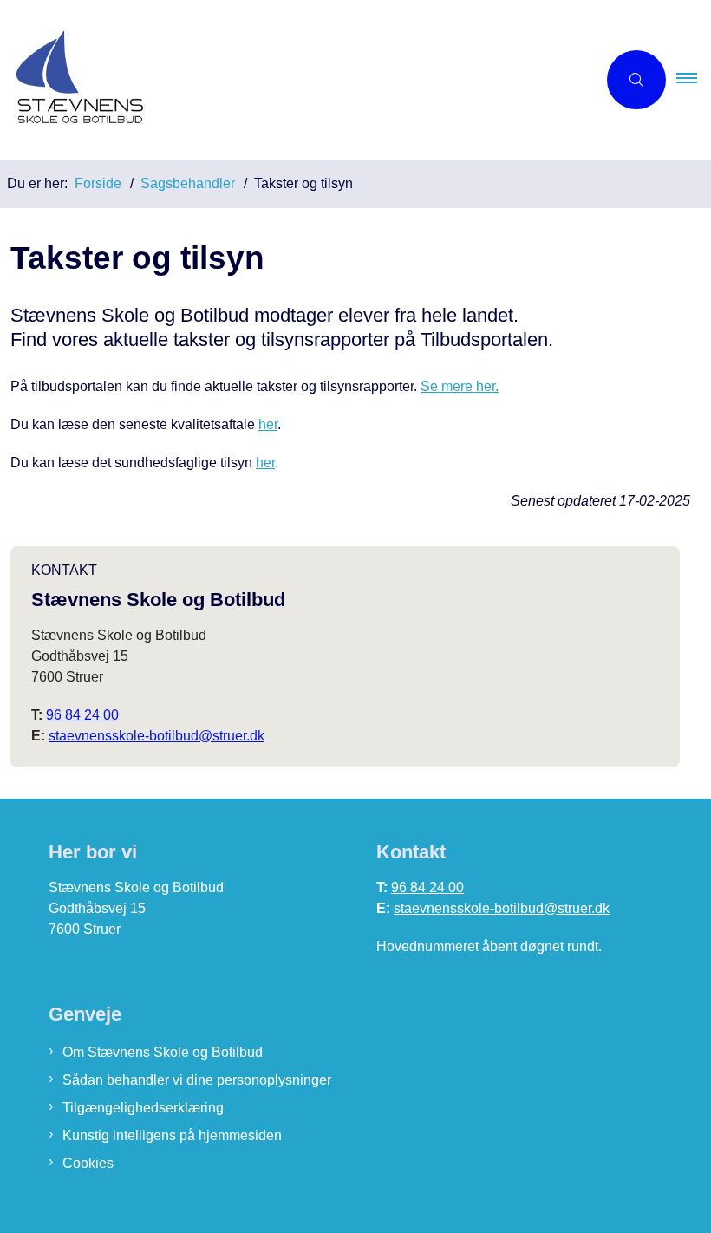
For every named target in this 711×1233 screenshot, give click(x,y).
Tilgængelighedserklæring (143, 1107)
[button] (693, 80)
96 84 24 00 (82, 715)
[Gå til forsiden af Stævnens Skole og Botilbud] (291, 80)
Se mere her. (460, 386)
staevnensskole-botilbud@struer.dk (156, 735)
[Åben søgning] (636, 79)
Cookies (88, 1163)
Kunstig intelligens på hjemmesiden (172, 1135)
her (267, 424)
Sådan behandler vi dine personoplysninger (196, 1080)
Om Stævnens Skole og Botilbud (162, 1052)
